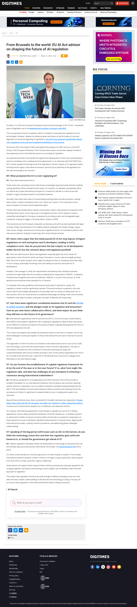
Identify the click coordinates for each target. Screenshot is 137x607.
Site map (12, 590)
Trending (23, 12)
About (11, 561)
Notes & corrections (16, 586)
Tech (11, 33)
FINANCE (71, 8)
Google (31, 12)
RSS (41, 572)
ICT (17, 33)
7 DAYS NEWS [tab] (116, 184)
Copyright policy (14, 579)
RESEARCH (48, 8)
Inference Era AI (91, 12)
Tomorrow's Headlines (47, 561)
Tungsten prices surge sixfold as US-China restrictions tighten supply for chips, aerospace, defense (114, 206)
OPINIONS (60, 8)
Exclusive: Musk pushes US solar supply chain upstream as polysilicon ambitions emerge (115, 192)
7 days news (44, 565)
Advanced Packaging (108, 12)
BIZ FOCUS (82, 8)
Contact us (13, 583)
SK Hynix (50, 12)
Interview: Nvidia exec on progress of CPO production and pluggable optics (114, 222)
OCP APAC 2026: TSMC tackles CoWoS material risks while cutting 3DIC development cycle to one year (115, 215)
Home (4, 33)
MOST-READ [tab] (100, 184)
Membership (13, 568)
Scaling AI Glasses (74, 12)
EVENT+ (93, 8)
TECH (27, 8)
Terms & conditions (16, 572)
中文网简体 (13, 597)
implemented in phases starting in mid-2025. (47, 128)
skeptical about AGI (67, 447)
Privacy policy (13, 576)
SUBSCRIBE (123, 3)
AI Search (60, 12)
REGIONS (36, 8)
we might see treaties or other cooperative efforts (61, 403)
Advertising (13, 565)
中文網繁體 (13, 593)
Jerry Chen (15, 56)
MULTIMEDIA (106, 8)
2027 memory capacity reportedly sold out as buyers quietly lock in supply (115, 199)
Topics (42, 568)
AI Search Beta (20, 511)
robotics (40, 12)
